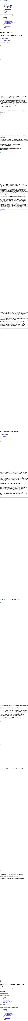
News (2, 42)
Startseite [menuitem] (5, 1009)
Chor (4, 10)
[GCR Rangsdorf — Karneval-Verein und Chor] (4, 0)
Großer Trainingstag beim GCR (11, 35)
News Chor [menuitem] (7, 1018)
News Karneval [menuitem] (8, 1012)
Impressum (5, 1002)
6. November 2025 (6, 40)
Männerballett (8, 9)
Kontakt (4, 12)
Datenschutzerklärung (7, 1001)
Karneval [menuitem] (5, 1010)
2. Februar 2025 (5, 436)
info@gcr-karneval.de (6, 995)
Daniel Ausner (5, 38)
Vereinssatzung (6, 1000)
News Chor (7, 11)
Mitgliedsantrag (6, 998)
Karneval (5, 4)
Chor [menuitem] (4, 1016)
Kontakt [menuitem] (4, 1019)
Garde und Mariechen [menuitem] (10, 1014)
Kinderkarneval (8, 6)
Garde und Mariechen (10, 7)
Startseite (5, 2)
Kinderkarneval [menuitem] (8, 1013)
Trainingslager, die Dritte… (9, 431)
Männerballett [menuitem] (8, 1015)
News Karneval (8, 5)
